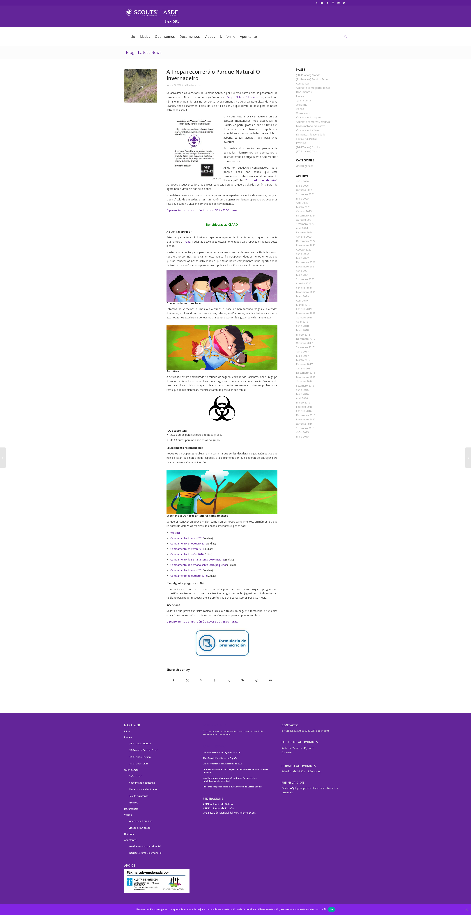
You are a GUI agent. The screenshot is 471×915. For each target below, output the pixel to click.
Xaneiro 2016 (304, 411)
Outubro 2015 (304, 424)
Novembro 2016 (306, 377)
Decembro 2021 (305, 262)
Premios (301, 143)
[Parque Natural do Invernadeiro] (140, 86)
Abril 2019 (302, 300)
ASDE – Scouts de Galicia (218, 804)
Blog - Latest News (144, 52)
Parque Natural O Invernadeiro (244, 97)
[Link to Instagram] (333, 3)
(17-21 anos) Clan (306, 151)
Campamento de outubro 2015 (188, 575)
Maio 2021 (302, 275)
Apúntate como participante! (313, 87)
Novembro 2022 (306, 245)
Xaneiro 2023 (304, 236)
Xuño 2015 (302, 432)
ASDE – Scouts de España (218, 808)
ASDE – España (214, 746)
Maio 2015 (302, 436)
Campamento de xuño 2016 (187, 554)
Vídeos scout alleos (307, 130)
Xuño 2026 (302, 181)
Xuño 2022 (302, 253)
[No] (466, 909)
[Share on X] (187, 680)
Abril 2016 (302, 398)
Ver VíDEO (176, 533)
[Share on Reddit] (256, 680)
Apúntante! (302, 83)
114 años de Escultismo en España (220, 758)
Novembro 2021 (306, 266)
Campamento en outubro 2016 (188, 543)
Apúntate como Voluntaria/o (313, 122)
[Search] (344, 36)
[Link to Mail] (338, 3)
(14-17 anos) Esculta (308, 147)
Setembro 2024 (305, 224)
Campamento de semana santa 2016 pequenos (198, 565)
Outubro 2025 (304, 190)
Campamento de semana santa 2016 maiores (197, 559)
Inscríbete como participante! (145, 846)
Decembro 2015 (305, 415)
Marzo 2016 (303, 402)
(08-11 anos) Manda (308, 75)
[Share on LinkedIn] (215, 680)
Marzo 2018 (303, 334)
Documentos (304, 92)
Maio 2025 (302, 198)
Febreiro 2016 (304, 406)
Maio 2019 (302, 296)
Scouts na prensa (306, 138)
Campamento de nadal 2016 (187, 538)
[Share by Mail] (270, 680)
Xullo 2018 (302, 321)
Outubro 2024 (304, 219)
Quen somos (303, 100)
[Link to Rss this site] (344, 3)
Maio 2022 (302, 258)
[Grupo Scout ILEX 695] (151, 13)
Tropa (186, 241)
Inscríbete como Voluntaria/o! (145, 852)
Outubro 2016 (304, 381)
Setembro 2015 (305, 428)
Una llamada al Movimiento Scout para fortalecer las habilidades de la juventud (229, 779)
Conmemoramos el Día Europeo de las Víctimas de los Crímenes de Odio (235, 771)
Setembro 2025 (305, 194)
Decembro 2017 (305, 339)
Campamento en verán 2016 (187, 549)
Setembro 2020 (305, 279)
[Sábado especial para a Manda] (468, 457)
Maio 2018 (302, 330)
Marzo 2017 (303, 360)
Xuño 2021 (302, 270)
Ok (331, 909)
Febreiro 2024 (304, 232)
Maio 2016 (302, 394)
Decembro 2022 (305, 241)
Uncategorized (193, 85)
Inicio (127, 731)
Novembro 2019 (306, 292)
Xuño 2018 (302, 326)
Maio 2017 (302, 355)
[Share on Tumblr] (229, 680)
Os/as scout (303, 113)
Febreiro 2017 (304, 364)
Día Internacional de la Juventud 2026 (221, 752)
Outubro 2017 (304, 343)
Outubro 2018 (304, 317)
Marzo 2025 (303, 207)
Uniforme (301, 104)
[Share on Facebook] (173, 680)
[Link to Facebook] (327, 3)
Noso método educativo (310, 126)
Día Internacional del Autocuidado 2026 (222, 763)
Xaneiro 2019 (304, 309)
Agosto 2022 (303, 249)
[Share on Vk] (243, 680)
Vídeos (300, 109)
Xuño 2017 (302, 351)
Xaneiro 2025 (304, 211)
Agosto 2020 (303, 283)
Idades (300, 96)
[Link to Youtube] (322, 3)
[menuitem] (130, 36)
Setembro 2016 (305, 385)
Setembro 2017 (305, 347)
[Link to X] (316, 3)
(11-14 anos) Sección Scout (312, 79)
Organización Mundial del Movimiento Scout (229, 812)
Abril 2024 (302, 228)
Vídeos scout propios (308, 117)
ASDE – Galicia (214, 725)
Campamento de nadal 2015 (187, 570)
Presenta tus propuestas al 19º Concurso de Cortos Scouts (232, 786)
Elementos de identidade (310, 134)
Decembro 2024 (305, 215)
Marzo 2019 (303, 304)
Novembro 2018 (306, 313)
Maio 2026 (302, 185)
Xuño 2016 (302, 390)
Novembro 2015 (306, 419)
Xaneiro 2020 (304, 288)
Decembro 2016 (305, 372)
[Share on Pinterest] (201, 680)
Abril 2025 (302, 202)
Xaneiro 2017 (304, 368)
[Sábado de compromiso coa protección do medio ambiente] (3, 457)
